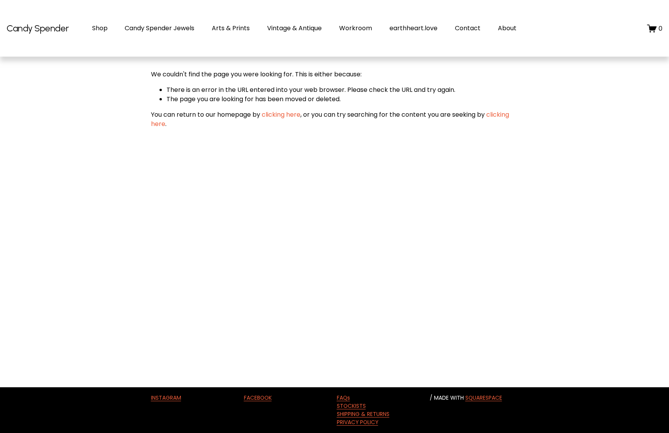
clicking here (281, 114)
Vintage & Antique (294, 28)
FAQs (343, 398)
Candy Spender (38, 28)
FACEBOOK (258, 398)
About (507, 28)
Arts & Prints (231, 28)
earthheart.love (413, 28)
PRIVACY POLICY (357, 422)
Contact (467, 28)
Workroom (355, 28)
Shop (100, 28)
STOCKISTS (351, 406)
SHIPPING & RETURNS (363, 414)
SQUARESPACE (483, 398)
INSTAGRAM (166, 398)
